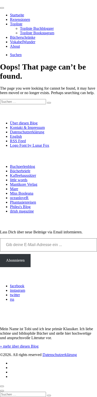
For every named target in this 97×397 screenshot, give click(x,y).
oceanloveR (19, 198)
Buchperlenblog (22, 166)
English (16, 136)
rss (12, 299)
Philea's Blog (20, 207)
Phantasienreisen (23, 202)
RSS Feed (18, 141)
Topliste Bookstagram (37, 33)
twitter (15, 295)
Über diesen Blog (24, 123)
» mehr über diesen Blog (19, 346)
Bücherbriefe (20, 171)
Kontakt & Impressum (27, 127)
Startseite (17, 15)
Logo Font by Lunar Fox (29, 145)
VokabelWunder (22, 42)
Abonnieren (15, 260)
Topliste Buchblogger (37, 28)
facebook (17, 286)
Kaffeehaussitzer (23, 175)
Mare (14, 189)
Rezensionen (20, 19)
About (15, 46)
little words (18, 180)
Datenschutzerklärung (27, 132)
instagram (17, 290)
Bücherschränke (22, 37)
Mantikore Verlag (23, 184)
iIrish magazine (22, 211)
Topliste (16, 24)
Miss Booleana (21, 193)
